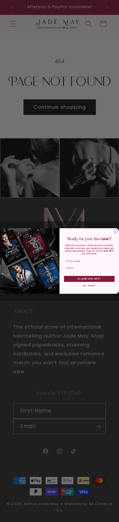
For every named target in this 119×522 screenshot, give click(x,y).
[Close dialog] (116, 232)
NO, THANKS (89, 285)
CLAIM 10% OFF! (89, 279)
